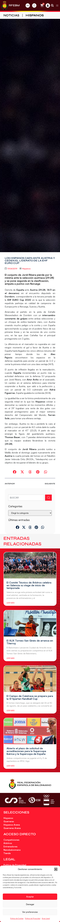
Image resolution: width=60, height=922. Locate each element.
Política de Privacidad (32, 918)
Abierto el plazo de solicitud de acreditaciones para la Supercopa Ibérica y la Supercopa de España (26, 751)
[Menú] (57, 5)
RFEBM (14, 5)
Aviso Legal (46, 918)
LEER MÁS (10, 603)
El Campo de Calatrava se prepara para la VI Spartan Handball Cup (30, 697)
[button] (55, 869)
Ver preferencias (30, 912)
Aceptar (30, 896)
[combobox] (26, 498)
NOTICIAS (11, 15)
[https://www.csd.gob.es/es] (15, 800)
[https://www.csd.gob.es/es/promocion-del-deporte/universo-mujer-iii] (34, 800)
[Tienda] (34, 5)
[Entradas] (28, 5)
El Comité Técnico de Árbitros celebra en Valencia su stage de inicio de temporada (29, 585)
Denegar (30, 904)
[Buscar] (48, 498)
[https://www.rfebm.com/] (4, 5)
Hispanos (35, 15)
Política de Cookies (16, 918)
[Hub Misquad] (48, 5)
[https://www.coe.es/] (48, 800)
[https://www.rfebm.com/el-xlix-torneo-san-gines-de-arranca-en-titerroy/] (30, 623)
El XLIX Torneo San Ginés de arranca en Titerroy (30, 642)
